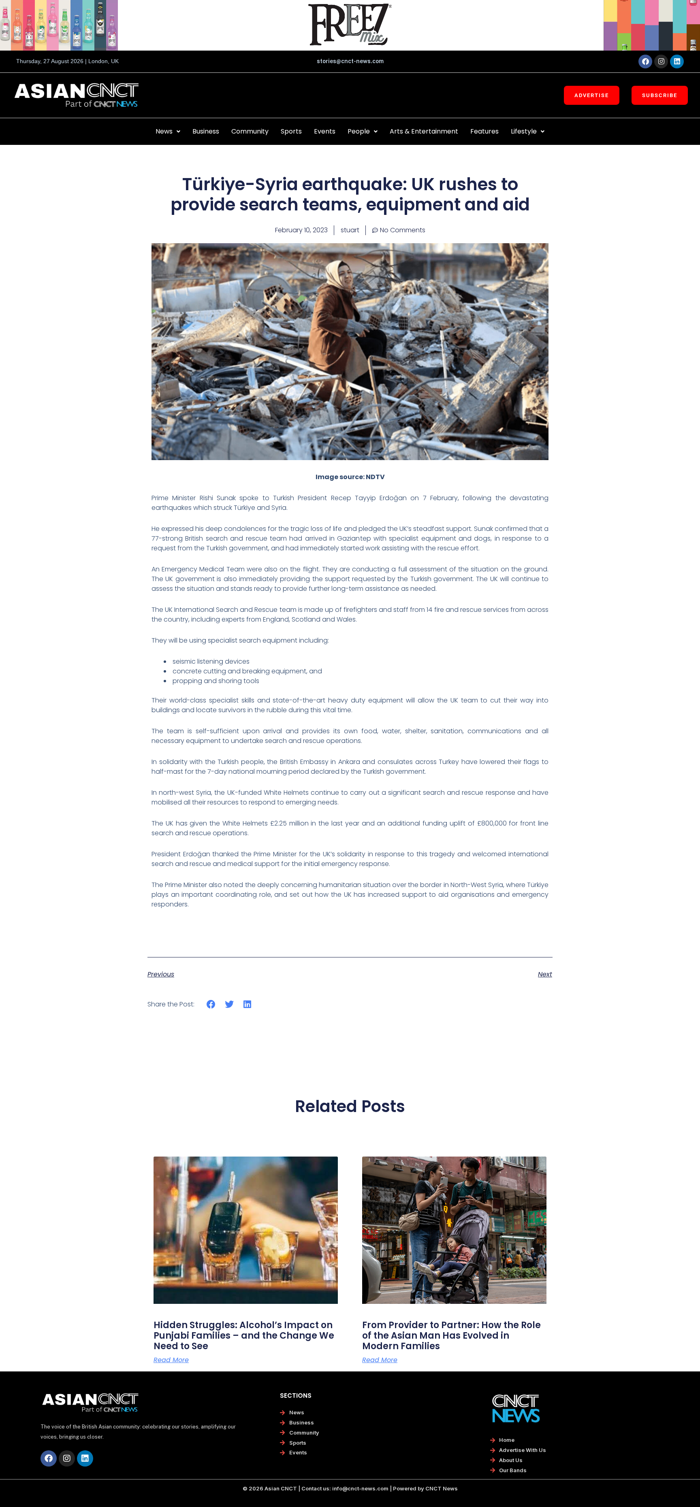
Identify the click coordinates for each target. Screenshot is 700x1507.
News (164, 131)
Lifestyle (524, 131)
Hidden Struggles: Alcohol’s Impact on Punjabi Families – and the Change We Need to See (244, 1336)
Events (324, 131)
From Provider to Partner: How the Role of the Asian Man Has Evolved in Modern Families (451, 1336)
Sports (291, 131)
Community (250, 131)
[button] (167, 131)
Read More (171, 1360)
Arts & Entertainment (424, 131)
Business (205, 131)
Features (484, 131)
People (359, 131)
